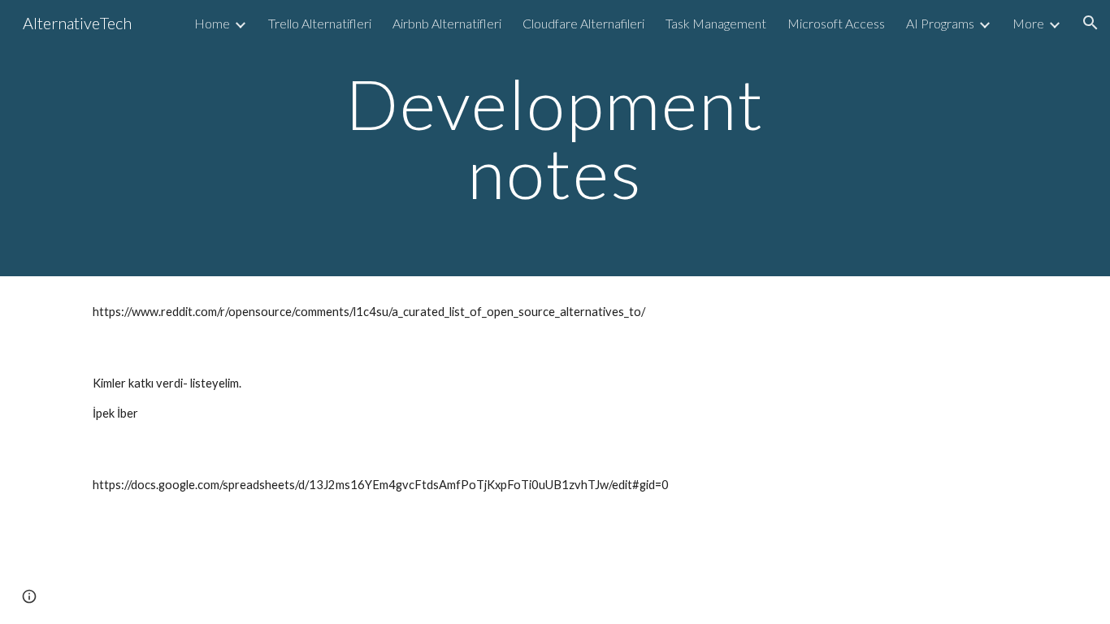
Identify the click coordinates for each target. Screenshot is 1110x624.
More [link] (1028, 23)
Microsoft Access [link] (836, 23)
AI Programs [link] (940, 23)
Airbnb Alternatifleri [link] (446, 23)
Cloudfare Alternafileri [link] (583, 23)
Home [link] (212, 23)
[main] (555, 138)
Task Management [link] (716, 23)
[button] (1090, 22)
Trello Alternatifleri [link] (319, 23)
